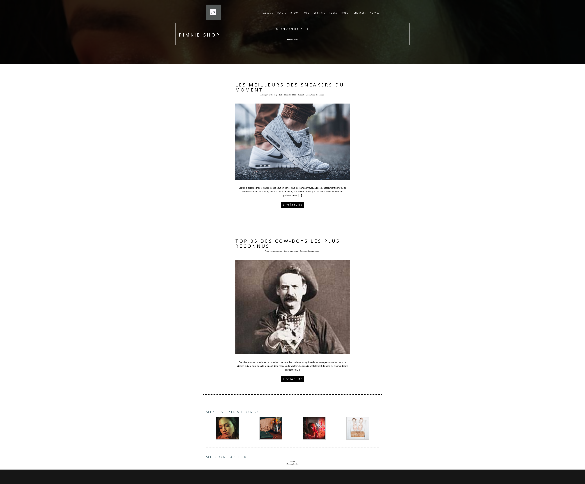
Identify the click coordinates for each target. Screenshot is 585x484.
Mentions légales (292, 464)
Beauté (281, 13)
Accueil (268, 13)
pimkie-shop (273, 95)
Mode (345, 13)
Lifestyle (319, 13)
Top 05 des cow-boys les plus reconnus (287, 243)
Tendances (359, 13)
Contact (292, 462)
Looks (333, 13)
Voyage (374, 13)
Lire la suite (292, 204)
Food (306, 13)
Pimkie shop (199, 35)
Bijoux (294, 13)
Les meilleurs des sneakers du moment (289, 87)
